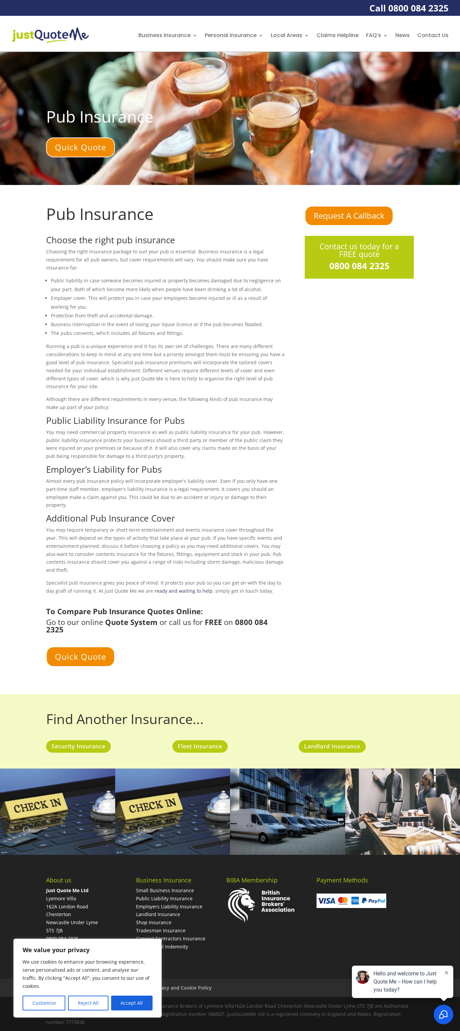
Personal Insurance (231, 35)
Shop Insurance (153, 922)
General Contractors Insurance (170, 938)
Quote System (131, 622)
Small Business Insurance (165, 890)
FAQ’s (373, 35)
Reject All (88, 1003)
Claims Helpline (338, 35)
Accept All (132, 1003)
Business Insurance (164, 35)
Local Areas (286, 35)
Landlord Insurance (332, 746)
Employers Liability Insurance (169, 906)
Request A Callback (349, 215)
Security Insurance (78, 746)
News (402, 35)
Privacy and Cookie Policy (182, 988)
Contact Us (433, 35)
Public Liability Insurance (164, 898)
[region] (87, 978)
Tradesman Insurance (161, 930)
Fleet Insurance (200, 746)
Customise (44, 1003)
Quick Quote (80, 147)
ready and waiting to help (183, 591)
